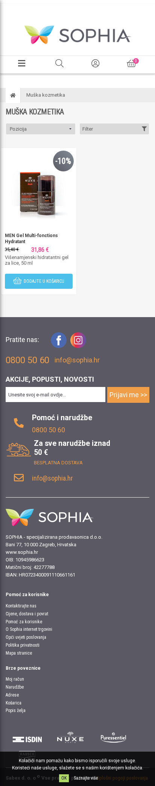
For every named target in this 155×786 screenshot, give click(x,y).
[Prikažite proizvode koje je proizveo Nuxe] (70, 737)
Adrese (12, 695)
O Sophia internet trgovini (29, 629)
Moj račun (15, 679)
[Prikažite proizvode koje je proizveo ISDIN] (27, 737)
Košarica (13, 703)
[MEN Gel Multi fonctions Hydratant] (38, 185)
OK (64, 778)
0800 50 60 (48, 430)
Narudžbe (15, 687)
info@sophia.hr (77, 360)
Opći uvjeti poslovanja (26, 637)
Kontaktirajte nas (21, 606)
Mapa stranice (19, 653)
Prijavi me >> (128, 395)
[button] (41, 129)
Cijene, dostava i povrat (27, 613)
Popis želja (16, 710)
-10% (63, 161)
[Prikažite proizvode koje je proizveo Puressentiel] (113, 737)
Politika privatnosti (23, 645)
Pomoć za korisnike (24, 621)
